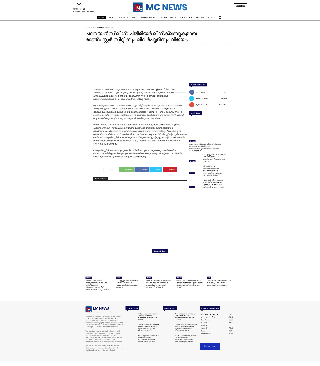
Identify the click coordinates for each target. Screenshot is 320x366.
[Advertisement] (160, 63)
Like (225, 92)
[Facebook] (232, 9)
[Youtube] (242, 9)
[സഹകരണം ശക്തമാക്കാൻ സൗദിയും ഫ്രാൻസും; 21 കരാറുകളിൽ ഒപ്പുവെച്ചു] (220, 266)
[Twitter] (239, 9)
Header (192, 173)
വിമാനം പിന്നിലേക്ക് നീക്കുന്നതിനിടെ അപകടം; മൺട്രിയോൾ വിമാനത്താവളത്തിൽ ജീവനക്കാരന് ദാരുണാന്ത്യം (205, 147)
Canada (192, 141)
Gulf (209, 277)
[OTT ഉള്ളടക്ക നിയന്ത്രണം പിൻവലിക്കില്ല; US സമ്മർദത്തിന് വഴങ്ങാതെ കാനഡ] (194, 158)
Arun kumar (176, 236)
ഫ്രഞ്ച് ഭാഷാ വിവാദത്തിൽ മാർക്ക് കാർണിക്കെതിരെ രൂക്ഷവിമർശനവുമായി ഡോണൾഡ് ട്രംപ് (212, 170)
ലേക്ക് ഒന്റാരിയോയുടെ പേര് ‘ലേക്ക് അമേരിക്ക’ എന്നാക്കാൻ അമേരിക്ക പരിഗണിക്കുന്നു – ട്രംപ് (213, 183)
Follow (224, 98)
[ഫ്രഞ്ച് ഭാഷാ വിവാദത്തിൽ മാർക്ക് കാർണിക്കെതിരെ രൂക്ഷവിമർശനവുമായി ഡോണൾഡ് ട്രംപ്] (194, 170)
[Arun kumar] (140, 212)
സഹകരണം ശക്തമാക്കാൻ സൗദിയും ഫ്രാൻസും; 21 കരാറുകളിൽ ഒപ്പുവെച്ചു (219, 282)
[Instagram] (236, 9)
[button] (220, 18)
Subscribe (223, 105)
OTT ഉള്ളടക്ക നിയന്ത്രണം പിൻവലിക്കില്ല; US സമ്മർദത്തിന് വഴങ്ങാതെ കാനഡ (214, 157)
